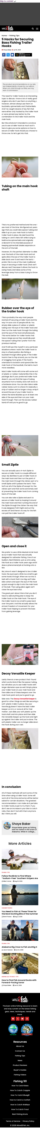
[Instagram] (27, 1019)
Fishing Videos (20, 1074)
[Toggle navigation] (37, 28)
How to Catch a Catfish (20, 1100)
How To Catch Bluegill (20, 1095)
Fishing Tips (14, 35)
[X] (18, 1019)
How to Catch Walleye (20, 1104)
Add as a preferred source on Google (24, 55)
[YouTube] (22, 1019)
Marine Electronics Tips (10, 977)
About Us (20, 1046)
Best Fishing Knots (20, 1114)
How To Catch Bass (20, 1085)
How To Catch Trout (20, 1109)
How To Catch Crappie (20, 1090)
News (20, 1060)
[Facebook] (13, 1019)
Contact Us (20, 1051)
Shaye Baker (21, 824)
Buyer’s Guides (20, 1070)
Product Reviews (20, 1065)
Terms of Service (13, 1121)
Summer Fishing (7, 908)
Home (4, 35)
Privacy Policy (28, 1121)
